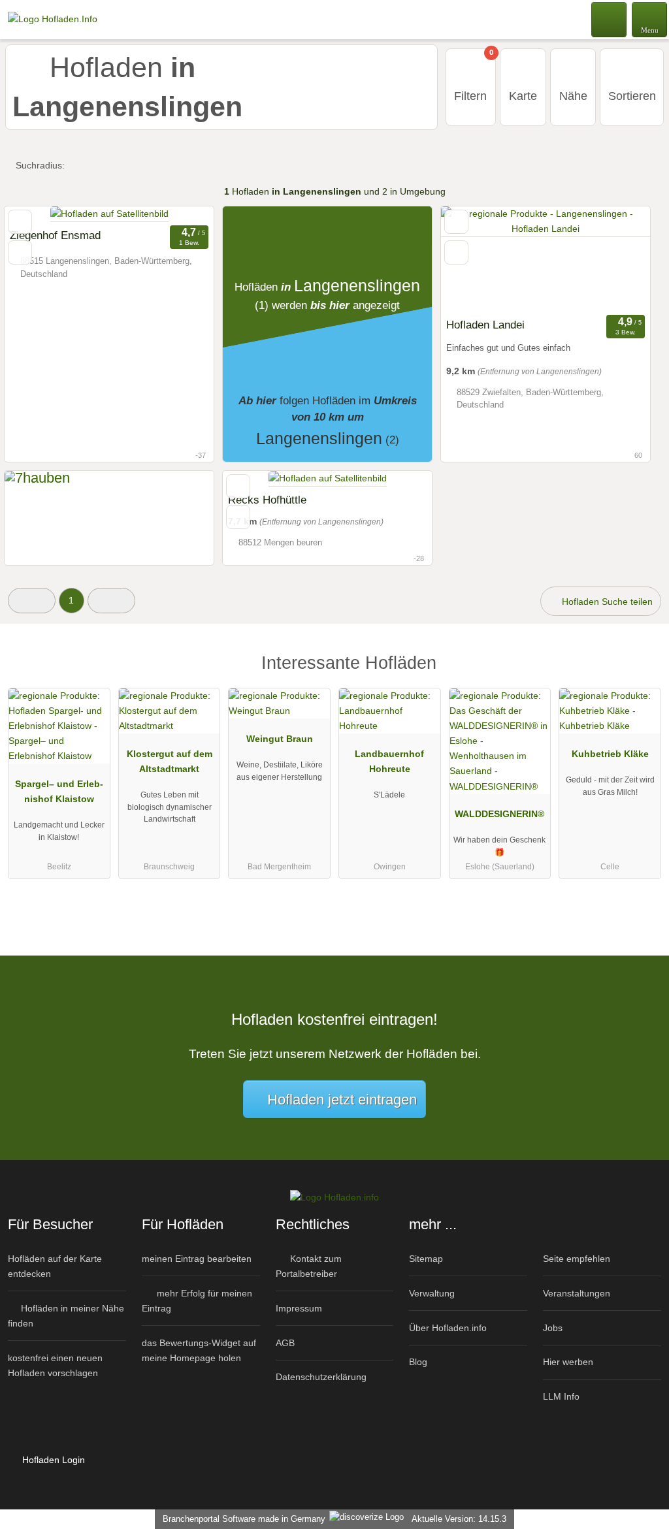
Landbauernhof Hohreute (389, 761)
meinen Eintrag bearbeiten (197, 1258)
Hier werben (568, 1362)
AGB (285, 1343)
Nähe (573, 96)
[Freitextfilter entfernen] (609, 19)
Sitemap (426, 1258)
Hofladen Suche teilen (606, 601)
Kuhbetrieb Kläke (610, 753)
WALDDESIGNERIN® (499, 814)
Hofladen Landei (485, 324)
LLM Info (561, 1396)
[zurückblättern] (473, 259)
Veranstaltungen (576, 1293)
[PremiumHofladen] (642, 674)
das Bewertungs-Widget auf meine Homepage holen (199, 1350)
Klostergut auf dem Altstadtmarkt (169, 761)
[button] (32, 600)
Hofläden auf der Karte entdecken (55, 1266)
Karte (523, 96)
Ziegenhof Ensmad (55, 235)
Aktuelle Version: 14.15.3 (459, 1519)
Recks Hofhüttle (267, 499)
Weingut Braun (279, 738)
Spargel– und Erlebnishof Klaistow (59, 791)
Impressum (299, 1308)
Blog (418, 1362)
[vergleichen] (20, 252)
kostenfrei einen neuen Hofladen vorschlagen (55, 1365)
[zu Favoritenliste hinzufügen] (20, 222)
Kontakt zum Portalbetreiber (309, 1266)
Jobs (553, 1328)
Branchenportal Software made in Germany (241, 1519)
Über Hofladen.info (448, 1328)
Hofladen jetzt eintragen (342, 1099)
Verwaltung (432, 1293)
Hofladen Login (52, 1460)
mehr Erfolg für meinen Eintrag (197, 1300)
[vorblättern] (617, 259)
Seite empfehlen (576, 1258)
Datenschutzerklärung (321, 1377)
